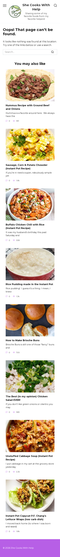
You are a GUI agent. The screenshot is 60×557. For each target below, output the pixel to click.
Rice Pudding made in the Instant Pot (29, 284)
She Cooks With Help (36, 7)
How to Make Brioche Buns (22, 340)
